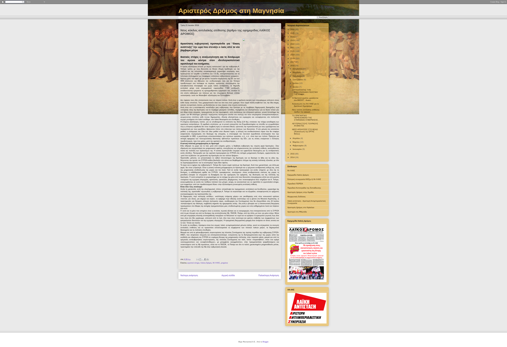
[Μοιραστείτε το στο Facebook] (205, 259)
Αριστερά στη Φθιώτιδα (297, 212)
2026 (292, 29)
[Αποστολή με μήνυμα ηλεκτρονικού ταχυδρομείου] (197, 259)
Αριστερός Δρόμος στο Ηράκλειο (300, 207)
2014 (292, 157)
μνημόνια (224, 263)
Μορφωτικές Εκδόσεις (296, 197)
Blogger (265, 342)
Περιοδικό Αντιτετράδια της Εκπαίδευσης (304, 188)
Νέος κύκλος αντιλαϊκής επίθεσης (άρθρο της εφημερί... (306, 111)
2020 (292, 51)
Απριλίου (297, 138)
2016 (292, 66)
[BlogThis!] (200, 259)
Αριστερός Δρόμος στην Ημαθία (300, 192)
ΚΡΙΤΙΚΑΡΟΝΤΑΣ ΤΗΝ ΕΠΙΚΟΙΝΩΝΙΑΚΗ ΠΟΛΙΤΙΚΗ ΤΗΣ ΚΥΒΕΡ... (305, 92)
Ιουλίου (296, 83)
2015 (292, 154)
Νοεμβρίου (297, 72)
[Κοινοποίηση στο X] (202, 259)
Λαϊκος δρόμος (206, 263)
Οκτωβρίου (297, 76)
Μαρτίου (296, 142)
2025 (292, 33)
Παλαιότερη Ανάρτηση (268, 275)
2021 (292, 48)
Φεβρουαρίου (298, 145)
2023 (292, 40)
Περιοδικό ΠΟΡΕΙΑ (295, 184)
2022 (292, 44)
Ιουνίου (296, 87)
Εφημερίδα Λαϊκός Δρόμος (298, 175)
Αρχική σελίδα (228, 275)
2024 (292, 37)
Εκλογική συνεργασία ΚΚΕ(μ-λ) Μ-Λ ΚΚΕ (304, 179)
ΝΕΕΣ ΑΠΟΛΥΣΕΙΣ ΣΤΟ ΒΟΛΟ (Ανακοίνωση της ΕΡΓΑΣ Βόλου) (305, 131)
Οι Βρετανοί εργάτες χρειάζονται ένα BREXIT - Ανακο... (305, 99)
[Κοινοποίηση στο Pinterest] (207, 259)
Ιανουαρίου (297, 149)
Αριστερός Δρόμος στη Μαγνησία (231, 10)
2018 (292, 58)
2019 (292, 55)
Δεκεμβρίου (297, 69)
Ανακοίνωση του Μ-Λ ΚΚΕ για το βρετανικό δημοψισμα (305, 105)
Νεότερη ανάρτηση (189, 275)
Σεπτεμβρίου (298, 80)
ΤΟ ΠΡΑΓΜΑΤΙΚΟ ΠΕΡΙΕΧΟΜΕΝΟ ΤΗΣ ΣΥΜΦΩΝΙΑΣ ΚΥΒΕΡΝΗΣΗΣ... (305, 117)
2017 (292, 62)
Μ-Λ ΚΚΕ (216, 263)
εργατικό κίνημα (193, 263)
